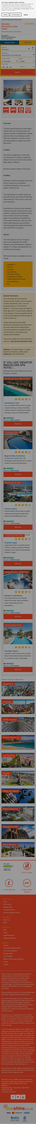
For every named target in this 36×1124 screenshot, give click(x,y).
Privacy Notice (25, 8)
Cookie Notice (16, 8)
